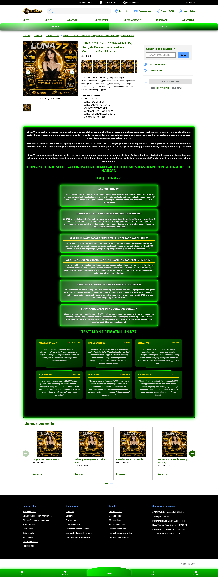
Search (50, 11)
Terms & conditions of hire (120, 533)
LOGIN (163, 26)
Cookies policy (115, 516)
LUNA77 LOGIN (73, 20)
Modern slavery (116, 520)
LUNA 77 (48, 20)
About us (70, 511)
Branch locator (29, 511)
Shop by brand (29, 537)
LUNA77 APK (161, 20)
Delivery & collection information (37, 516)
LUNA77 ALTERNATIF (132, 20)
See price (37, 474)
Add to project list (170, 81)
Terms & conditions (117, 529)
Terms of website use (119, 537)
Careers (69, 516)
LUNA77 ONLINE (188, 20)
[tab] (106, 483)
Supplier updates (30, 541)
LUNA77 (26, 20)
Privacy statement (117, 524)
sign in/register (162, 88)
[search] (79, 11)
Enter (183, 55)
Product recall (29, 524)
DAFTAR (55, 26)
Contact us (71, 520)
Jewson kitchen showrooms (78, 529)
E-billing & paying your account (36, 520)
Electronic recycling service (78, 537)
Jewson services (73, 524)
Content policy (115, 511)
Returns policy (29, 533)
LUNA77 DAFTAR (101, 20)
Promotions (28, 529)
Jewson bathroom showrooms (79, 533)
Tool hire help (29, 546)
